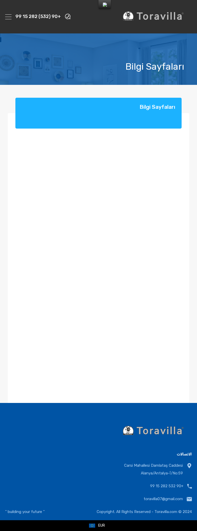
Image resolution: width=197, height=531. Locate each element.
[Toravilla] (153, 27)
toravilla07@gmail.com (163, 499)
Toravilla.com (165, 511)
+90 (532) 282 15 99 (38, 16)
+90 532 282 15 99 (166, 486)
